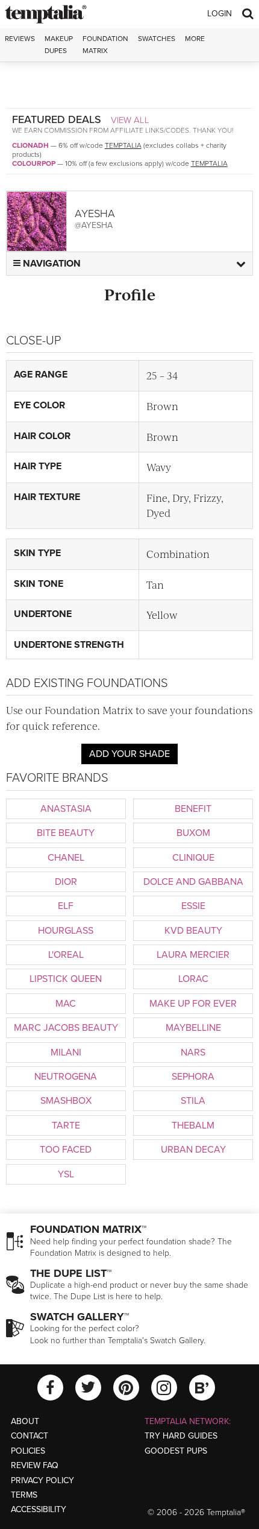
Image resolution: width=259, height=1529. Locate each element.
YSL (66, 1174)
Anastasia (66, 809)
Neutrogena (65, 1077)
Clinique (193, 858)
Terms (24, 1495)
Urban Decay (193, 1150)
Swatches (156, 38)
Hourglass (65, 931)
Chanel (66, 858)
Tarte (66, 1125)
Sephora (193, 1077)
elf (65, 906)
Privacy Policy (42, 1480)
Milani (66, 1052)
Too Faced (66, 1150)
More (195, 38)
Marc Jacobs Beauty (66, 1028)
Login (219, 13)
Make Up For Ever (193, 1004)
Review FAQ (34, 1465)
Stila (193, 1101)
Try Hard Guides (181, 1436)
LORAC (193, 979)
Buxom (193, 833)
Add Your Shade (129, 754)
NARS (193, 1052)
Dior (66, 882)
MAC (65, 1004)
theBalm (193, 1125)
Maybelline (193, 1028)
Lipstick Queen (66, 979)
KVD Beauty (193, 931)
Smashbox (66, 1101)
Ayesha (95, 213)
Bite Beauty (66, 833)
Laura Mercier (193, 955)
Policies (28, 1451)
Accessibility (38, 1509)
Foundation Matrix (105, 44)
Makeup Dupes (59, 44)
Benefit (193, 809)
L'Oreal (66, 955)
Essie (193, 906)
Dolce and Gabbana (193, 882)
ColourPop (33, 163)
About (25, 1421)
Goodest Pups (176, 1451)
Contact (29, 1436)
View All (130, 120)
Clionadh (30, 145)
